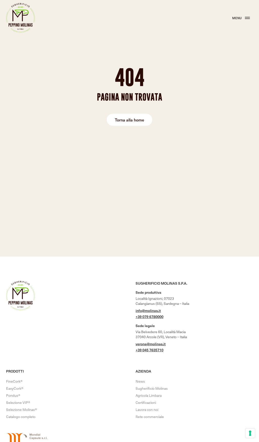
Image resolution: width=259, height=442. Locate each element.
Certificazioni (146, 402)
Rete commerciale (150, 416)
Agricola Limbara (149, 395)
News (140, 381)
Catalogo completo (20, 416)
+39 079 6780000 (149, 316)
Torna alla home (129, 120)
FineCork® (14, 381)
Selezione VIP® (18, 402)
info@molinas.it (148, 310)
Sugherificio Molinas (152, 388)
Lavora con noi (147, 409)
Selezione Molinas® (21, 409)
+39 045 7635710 (149, 350)
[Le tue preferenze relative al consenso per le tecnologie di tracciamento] (250, 433)
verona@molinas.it (151, 344)
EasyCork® (14, 388)
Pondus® (13, 395)
